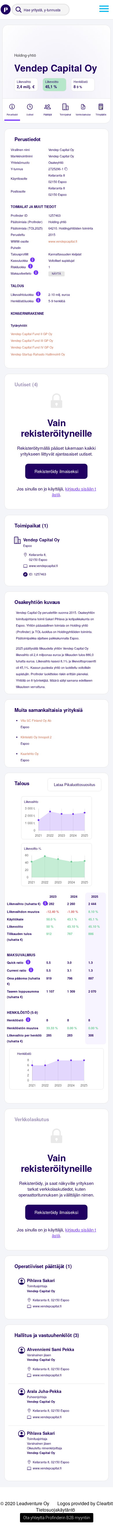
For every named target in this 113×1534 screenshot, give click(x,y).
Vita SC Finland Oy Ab (36, 720)
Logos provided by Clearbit (85, 1503)
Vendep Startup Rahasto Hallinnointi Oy (38, 354)
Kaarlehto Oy (30, 753)
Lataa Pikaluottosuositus (74, 785)
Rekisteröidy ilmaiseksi (56, 471)
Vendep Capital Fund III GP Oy (32, 340)
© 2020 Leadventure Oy (24, 1503)
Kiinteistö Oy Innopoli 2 (36, 737)
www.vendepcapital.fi (62, 241)
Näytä (56, 273)
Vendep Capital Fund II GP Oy (31, 334)
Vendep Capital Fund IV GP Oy (32, 347)
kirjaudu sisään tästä (74, 491)
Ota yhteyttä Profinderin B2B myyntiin (56, 1517)
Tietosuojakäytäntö (55, 1509)
